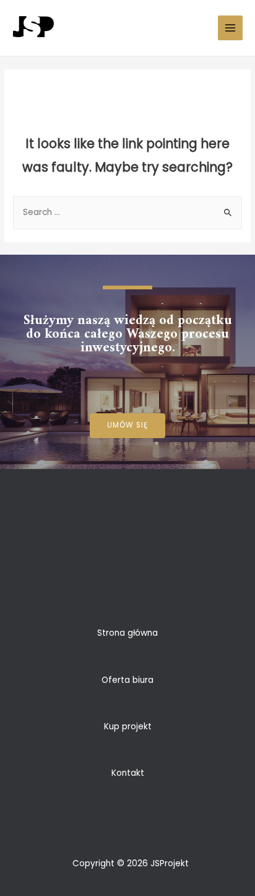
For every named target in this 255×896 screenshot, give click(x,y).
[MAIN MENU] (230, 28)
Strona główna (127, 633)
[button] (127, 425)
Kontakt (127, 773)
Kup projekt (128, 726)
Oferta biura (127, 680)
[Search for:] (127, 212)
